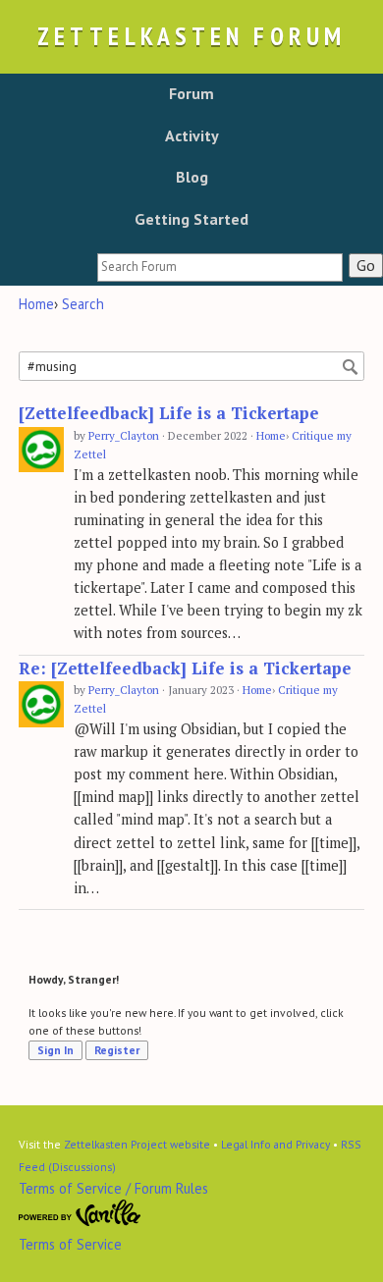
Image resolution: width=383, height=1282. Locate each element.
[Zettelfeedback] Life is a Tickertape (169, 413)
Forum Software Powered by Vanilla (80, 1213)
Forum (191, 93)
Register (116, 1049)
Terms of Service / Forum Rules (113, 1188)
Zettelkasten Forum (191, 36)
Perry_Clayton (123, 435)
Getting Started (191, 219)
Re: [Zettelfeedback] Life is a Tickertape (185, 668)
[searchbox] (220, 267)
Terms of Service (70, 1244)
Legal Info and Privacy (275, 1144)
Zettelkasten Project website (137, 1144)
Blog (192, 177)
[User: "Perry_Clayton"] (41, 450)
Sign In (55, 1049)
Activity (192, 135)
